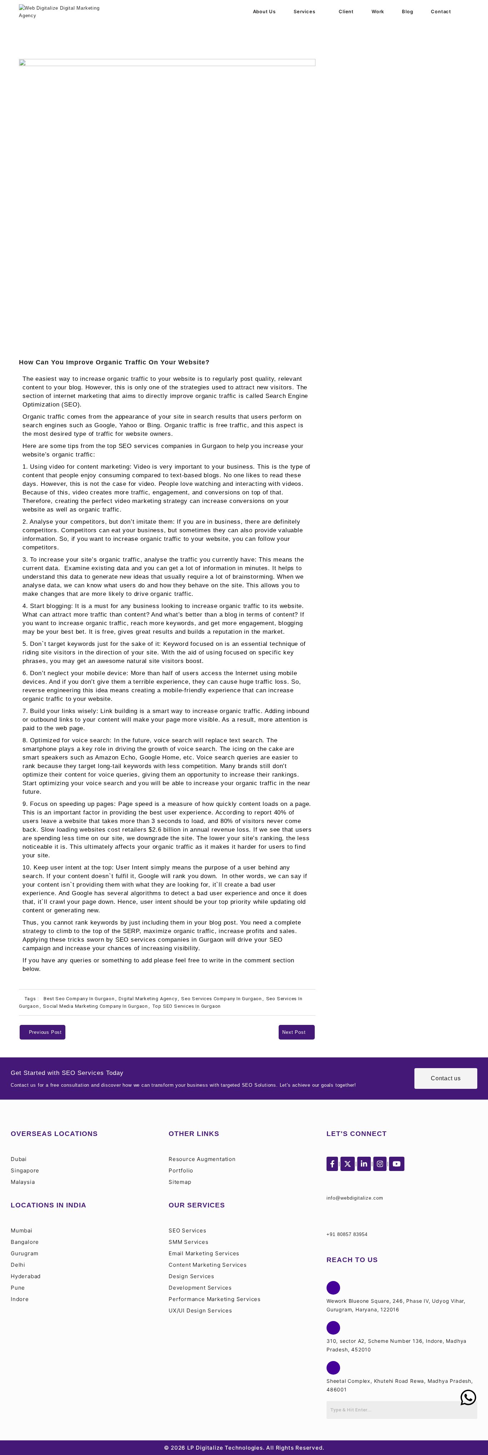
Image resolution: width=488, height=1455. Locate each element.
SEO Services (187, 1230)
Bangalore (25, 1242)
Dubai (19, 1159)
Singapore (25, 1170)
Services (304, 11)
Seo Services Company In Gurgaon (221, 998)
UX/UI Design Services (200, 1310)
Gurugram (24, 1253)
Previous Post (44, 1032)
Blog (407, 11)
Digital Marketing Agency (148, 998)
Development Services (200, 1287)
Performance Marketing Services (215, 1299)
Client (346, 11)
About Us (264, 11)
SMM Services (189, 1242)
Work (378, 11)
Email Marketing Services (204, 1253)
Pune (18, 1287)
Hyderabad (26, 1276)
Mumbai (22, 1230)
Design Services (191, 1276)
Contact (441, 11)
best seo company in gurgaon (79, 998)
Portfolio (181, 1170)
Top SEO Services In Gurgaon (186, 1006)
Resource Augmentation (202, 1159)
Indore (20, 1299)
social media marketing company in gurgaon (95, 1006)
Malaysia (23, 1182)
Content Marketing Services (208, 1264)
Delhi (18, 1264)
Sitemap (180, 1182)
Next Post (294, 1032)
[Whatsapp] (468, 1397)
